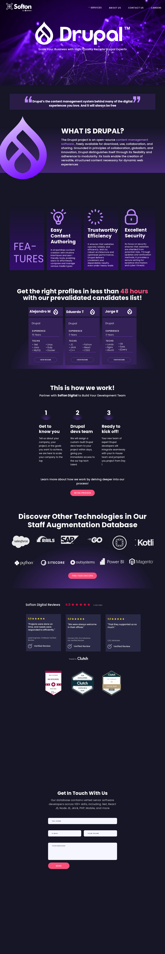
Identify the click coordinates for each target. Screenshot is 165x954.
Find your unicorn (82, 575)
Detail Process (82, 493)
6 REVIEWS (98, 605)
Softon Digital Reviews (43, 604)
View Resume (82, 360)
